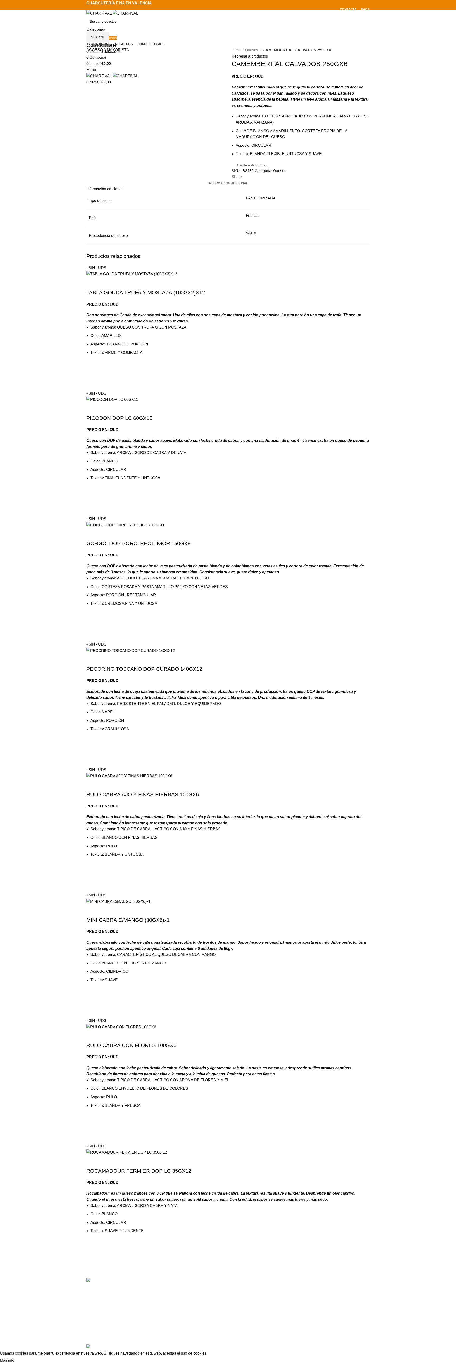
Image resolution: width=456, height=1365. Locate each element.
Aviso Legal (290, 1326)
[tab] (228, 183)
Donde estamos (293, 1309)
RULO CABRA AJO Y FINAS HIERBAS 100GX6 (142, 794)
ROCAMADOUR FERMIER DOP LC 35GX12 (138, 1171)
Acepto (24, 1360)
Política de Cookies (296, 1335)
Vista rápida (92, 384)
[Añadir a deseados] (92, 366)
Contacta (287, 1291)
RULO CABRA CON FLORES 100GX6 (131, 1045)
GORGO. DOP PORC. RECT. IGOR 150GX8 (138, 543)
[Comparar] (92, 283)
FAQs (285, 1317)
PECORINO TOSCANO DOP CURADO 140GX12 (144, 669)
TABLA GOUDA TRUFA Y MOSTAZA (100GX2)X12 (145, 293)
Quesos (252, 50)
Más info (7, 1360)
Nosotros (287, 1299)
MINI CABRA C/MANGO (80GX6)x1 (128, 920)
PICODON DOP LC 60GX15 (119, 418)
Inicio (237, 50)
